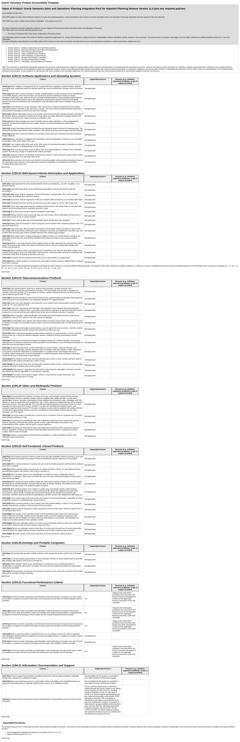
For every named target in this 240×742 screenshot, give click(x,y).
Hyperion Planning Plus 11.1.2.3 (19, 734)
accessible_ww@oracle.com (129, 41)
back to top (5, 167)
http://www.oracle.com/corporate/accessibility (93, 41)
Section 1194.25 (14, 56)
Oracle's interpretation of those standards (105, 37)
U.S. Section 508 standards (71, 37)
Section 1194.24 (14, 54)
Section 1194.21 (14, 48)
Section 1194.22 (14, 50)
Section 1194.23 (14, 52)
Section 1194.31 (14, 60)
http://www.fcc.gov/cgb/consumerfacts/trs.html (101, 700)
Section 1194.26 (14, 58)
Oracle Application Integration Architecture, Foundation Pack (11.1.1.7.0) (34, 732)
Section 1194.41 (14, 62)
